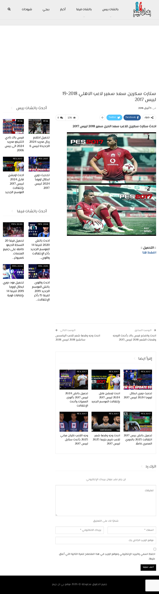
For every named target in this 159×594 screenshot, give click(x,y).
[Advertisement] (79, 56)
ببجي (46, 9)
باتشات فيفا (84, 9)
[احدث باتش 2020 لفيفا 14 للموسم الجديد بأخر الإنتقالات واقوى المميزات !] (39, 229)
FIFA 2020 (16, 224)
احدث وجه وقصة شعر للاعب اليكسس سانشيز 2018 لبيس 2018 (77, 338)
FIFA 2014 (43, 224)
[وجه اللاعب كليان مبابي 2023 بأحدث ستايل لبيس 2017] (74, 422)
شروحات (27, 9)
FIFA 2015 (43, 266)
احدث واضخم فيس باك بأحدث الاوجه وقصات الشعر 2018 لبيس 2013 (134, 338)
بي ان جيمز (58, 584)
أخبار (63, 9)
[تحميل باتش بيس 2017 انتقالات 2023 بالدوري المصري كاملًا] (138, 422)
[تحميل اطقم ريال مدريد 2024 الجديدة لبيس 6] (39, 126)
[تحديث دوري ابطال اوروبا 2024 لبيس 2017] (138, 380)
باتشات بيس (110, 9)
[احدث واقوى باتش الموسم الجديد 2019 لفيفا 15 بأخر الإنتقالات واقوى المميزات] (39, 271)
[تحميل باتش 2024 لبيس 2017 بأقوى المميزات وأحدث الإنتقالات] (74, 380)
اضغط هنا (149, 252)
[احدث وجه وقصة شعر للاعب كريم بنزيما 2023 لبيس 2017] (106, 422)
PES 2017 (146, 372)
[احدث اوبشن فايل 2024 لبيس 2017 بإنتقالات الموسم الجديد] (106, 380)
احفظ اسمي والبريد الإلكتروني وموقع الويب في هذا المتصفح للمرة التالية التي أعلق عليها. (107, 556)
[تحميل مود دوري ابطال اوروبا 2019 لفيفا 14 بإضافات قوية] (13, 271)
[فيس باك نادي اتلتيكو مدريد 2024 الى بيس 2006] (13, 126)
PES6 (45, 121)
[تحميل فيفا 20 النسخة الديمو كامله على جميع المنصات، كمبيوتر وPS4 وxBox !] (13, 229)
